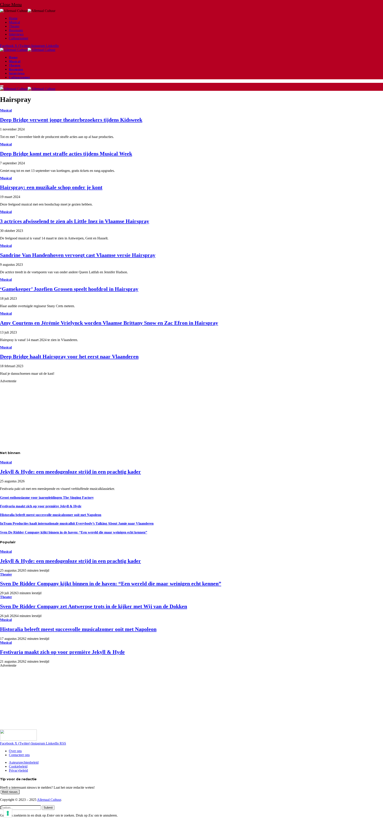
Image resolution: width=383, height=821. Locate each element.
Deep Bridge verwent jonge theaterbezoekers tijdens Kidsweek (71, 120)
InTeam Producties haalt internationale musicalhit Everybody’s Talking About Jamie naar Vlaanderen (77, 523)
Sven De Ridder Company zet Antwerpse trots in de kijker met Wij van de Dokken (93, 606)
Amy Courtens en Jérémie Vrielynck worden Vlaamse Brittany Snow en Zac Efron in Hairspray (109, 323)
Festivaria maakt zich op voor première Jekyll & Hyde (40, 506)
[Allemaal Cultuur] (27, 50)
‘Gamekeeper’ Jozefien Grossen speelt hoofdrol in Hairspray (69, 289)
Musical (14, 22)
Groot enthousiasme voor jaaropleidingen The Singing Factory (47, 497)
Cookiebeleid (18, 766)
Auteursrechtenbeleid (24, 762)
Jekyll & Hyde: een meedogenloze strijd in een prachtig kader (70, 472)
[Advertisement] (133, 414)
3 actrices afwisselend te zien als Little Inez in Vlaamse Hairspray (74, 221)
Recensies (16, 30)
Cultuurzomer (18, 38)
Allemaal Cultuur (49, 800)
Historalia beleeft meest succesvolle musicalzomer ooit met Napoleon (50, 515)
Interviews (16, 34)
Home (13, 18)
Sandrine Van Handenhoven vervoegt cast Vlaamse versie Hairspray (77, 255)
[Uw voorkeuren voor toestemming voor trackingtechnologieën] (8, 813)
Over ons (15, 751)
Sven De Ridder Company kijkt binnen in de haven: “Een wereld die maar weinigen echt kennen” (73, 532)
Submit (48, 807)
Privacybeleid (18, 770)
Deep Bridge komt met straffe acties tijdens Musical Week (66, 154)
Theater (14, 26)
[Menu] (2, 86)
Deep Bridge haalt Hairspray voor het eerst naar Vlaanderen (69, 356)
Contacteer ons (19, 755)
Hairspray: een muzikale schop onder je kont (51, 187)
